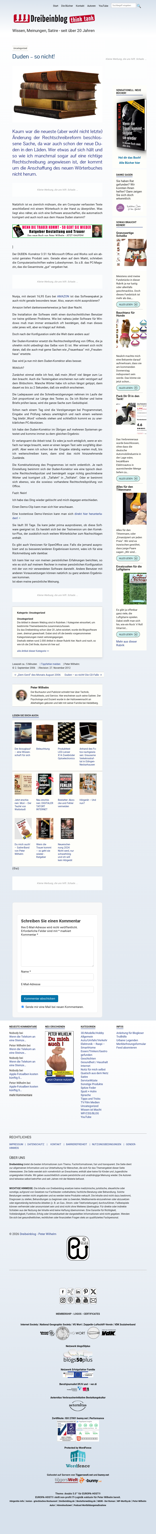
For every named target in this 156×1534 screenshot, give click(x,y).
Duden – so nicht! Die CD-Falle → (83, 674)
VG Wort (77, 1324)
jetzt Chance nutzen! (59, 1079)
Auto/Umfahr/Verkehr (94, 1040)
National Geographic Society (55, 1324)
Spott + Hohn (89, 1091)
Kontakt (80, 5)
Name (26, 971)
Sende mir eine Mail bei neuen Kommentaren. (54, 1007)
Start (55, 5)
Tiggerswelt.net (84, 1474)
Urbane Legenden (127, 1040)
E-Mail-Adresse (30, 984)
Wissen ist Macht (91, 1109)
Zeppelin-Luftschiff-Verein (98, 1324)
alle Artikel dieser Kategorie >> (33, 651)
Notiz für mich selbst (93, 1069)
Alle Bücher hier (129, 163)
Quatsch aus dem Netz (94, 1073)
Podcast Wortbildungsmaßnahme (90, 1505)
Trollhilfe (121, 1036)
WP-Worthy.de (124, 1501)
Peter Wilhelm (40, 687)
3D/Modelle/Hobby (92, 1033)
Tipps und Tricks (90, 1098)
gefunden (86, 1054)
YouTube (103, 5)
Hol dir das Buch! (129, 157)
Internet (85, 1065)
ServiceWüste (89, 1080)
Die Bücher (67, 5)
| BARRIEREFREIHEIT (74, 1144)
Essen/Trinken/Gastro (94, 1051)
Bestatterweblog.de (86, 1501)
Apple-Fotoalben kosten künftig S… (23, 1076)
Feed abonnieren (126, 1047)
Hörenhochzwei (64, 1505)
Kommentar (29, 934)
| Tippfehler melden (50, 664)
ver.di (93, 1384)
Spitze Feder (88, 1087)
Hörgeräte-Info (17, 1501)
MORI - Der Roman (106, 1501)
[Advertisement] (57, 190)
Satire (84, 1076)
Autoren (91, 5)
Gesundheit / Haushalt (94, 1062)
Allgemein (87, 1036)
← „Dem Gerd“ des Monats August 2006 (37, 674)
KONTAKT (55, 1144)
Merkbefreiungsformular (131, 1043)
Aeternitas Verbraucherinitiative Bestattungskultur (78, 1397)
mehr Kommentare (20, 1095)
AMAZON (63, 296)
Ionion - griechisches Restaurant (41, 1501)
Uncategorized (89, 1106)
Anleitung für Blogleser (130, 1033)
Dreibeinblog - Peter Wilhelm (38, 1234)
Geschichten (88, 1058)
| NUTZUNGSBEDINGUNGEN (104, 1144)
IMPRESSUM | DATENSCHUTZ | (29, 1144)
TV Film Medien (90, 1102)
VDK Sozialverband (125, 1324)
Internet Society (29, 1324)
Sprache (86, 1095)
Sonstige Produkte (92, 1084)
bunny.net (103, 1474)
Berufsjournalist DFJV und (73, 1384)
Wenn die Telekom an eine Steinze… (22, 1038)
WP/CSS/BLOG (90, 1113)
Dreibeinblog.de (67, 1501)
